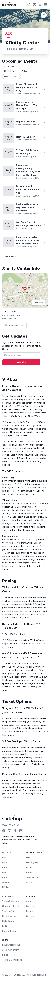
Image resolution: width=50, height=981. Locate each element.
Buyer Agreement (11, 944)
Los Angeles (32, 862)
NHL (4, 872)
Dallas (29, 872)
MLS (4, 877)
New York (31, 857)
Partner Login (9, 931)
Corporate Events (11, 906)
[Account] (40, 4)
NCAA (5, 887)
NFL (4, 857)
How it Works (9, 916)
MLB (4, 867)
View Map (38, 302)
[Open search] (29, 4)
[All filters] (5, 71)
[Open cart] (34, 4)
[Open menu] (45, 4)
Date (12, 71)
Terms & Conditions (12, 959)
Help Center (8, 921)
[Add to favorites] (44, 15)
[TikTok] (15, 831)
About (29, 901)
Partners (30, 911)
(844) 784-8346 (10, 825)
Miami (29, 867)
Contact (30, 916)
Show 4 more (11, 256)
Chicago (30, 882)
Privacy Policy (9, 954)
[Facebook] (4, 831)
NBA (4, 862)
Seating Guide (9, 911)
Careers (30, 906)
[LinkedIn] (20, 831)
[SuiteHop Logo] (9, 4)
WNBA (5, 882)
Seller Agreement (10, 949)
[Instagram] (9, 831)
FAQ (4, 926)
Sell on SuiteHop (10, 901)
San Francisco (33, 877)
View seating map (16, 325)
